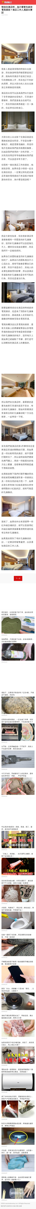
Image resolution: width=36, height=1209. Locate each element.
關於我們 (3, 1206)
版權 (20, 1206)
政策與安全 (9, 1206)
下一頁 (18, 578)
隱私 (17, 1206)
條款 (14, 1206)
